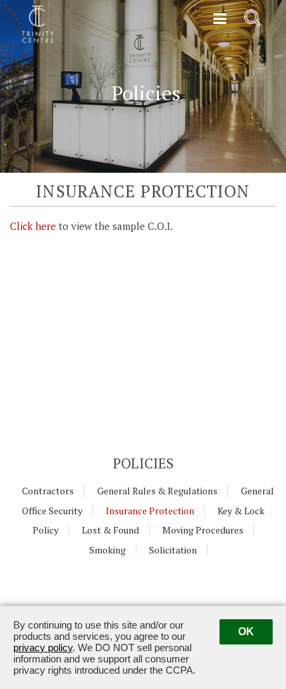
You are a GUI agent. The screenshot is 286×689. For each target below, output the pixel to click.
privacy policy (42, 647)
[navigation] (219, 19)
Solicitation (173, 549)
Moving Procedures (202, 530)
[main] (143, 399)
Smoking (107, 549)
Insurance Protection (150, 510)
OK (246, 631)
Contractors (48, 490)
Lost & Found (110, 530)
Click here (33, 226)
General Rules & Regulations (157, 490)
